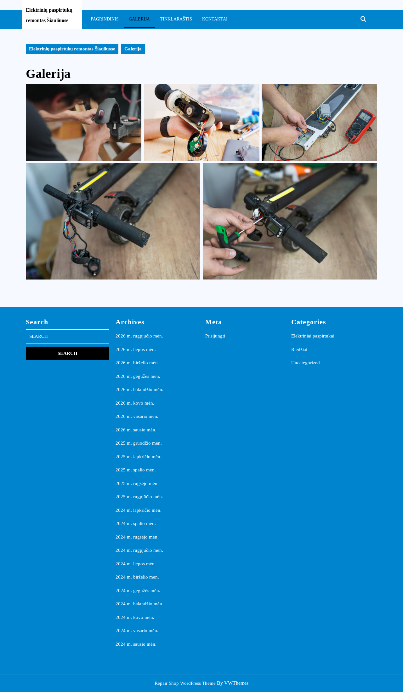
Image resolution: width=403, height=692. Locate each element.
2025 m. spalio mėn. (136, 469)
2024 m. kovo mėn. (135, 617)
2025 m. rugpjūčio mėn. (139, 496)
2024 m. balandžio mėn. (139, 603)
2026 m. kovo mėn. (135, 403)
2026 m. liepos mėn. (136, 349)
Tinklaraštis (176, 19)
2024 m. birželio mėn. (137, 577)
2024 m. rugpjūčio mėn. (139, 550)
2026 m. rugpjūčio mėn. (139, 335)
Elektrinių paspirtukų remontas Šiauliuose (72, 48)
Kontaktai (215, 19)
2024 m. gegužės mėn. (138, 590)
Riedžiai (299, 349)
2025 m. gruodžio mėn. (139, 443)
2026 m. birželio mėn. (137, 362)
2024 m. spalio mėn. (136, 523)
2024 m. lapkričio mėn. (139, 510)
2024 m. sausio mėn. (136, 644)
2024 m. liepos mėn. (136, 563)
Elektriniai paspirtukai (312, 335)
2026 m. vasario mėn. (137, 416)
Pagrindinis (105, 19)
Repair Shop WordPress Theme (185, 683)
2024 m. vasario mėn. (137, 630)
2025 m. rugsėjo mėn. (137, 483)
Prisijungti (215, 335)
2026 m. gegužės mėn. (138, 376)
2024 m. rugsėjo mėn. (137, 536)
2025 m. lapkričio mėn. (139, 456)
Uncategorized (305, 362)
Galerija (139, 19)
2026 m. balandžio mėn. (139, 389)
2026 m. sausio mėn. (136, 429)
